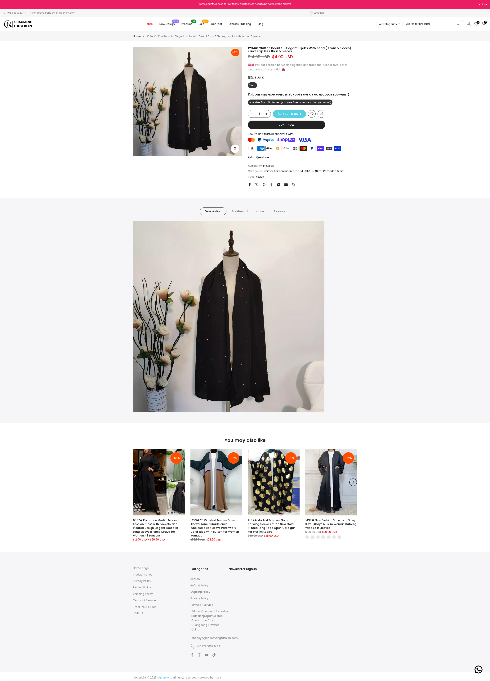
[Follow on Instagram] (199, 655)
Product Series (142, 574)
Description (213, 211)
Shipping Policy (143, 594)
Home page (141, 568)
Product (188, 24)
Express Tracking (240, 24)
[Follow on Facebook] (192, 655)
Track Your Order (144, 607)
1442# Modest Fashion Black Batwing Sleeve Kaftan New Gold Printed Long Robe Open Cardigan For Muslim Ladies (272, 526)
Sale (203, 24)
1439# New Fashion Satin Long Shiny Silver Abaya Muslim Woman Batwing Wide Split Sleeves (331, 524)
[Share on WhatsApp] (293, 184)
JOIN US (138, 613)
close (8, 4)
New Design (168, 24)
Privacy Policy (142, 581)
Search (195, 579)
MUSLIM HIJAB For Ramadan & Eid (322, 171)
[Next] (353, 482)
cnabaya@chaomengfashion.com (54, 12)
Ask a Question (258, 157)
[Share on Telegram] (278, 184)
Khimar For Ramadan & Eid (281, 171)
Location (319, 12)
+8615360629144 (16, 12)
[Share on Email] (286, 184)
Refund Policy (142, 587)
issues (260, 177)
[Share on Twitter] (257, 184)
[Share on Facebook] (249, 184)
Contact (216, 24)
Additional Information (247, 211)
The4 (217, 677)
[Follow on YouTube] (206, 655)
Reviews (279, 211)
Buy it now (286, 125)
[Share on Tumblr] (271, 184)
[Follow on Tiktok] (214, 655)
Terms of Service (144, 600)
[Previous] (137, 482)
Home (149, 24)
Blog (260, 24)
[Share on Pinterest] (264, 184)
